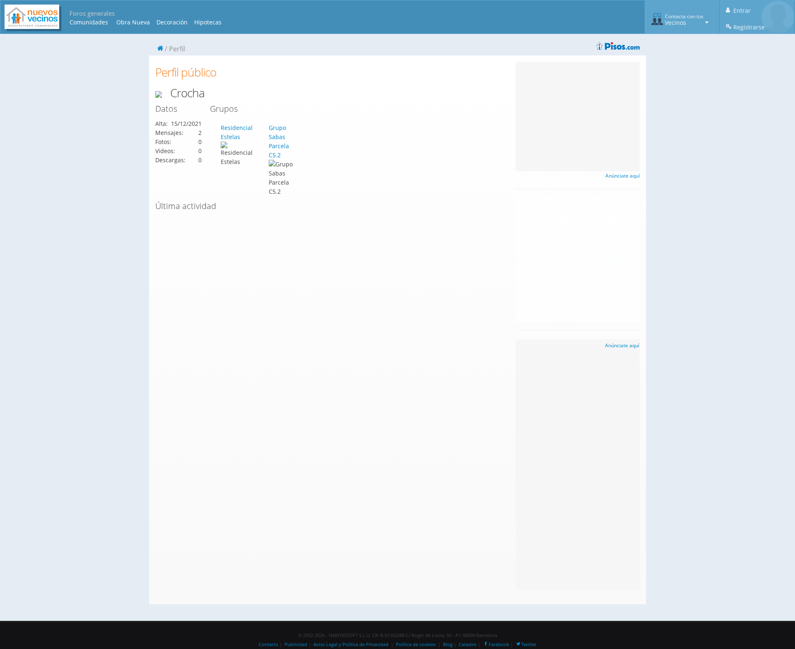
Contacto (268, 644)
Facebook (499, 644)
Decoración (172, 22)
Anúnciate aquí (622, 176)
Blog (448, 644)
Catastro (468, 644)
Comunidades (89, 22)
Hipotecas (208, 22)
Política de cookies (416, 644)
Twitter (528, 644)
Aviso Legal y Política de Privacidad (350, 644)
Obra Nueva (133, 22)
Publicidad (295, 644)
